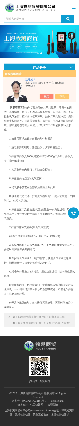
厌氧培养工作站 (19, 107)
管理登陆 (53, 404)
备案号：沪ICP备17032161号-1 (29, 400)
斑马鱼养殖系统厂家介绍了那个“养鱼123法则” (44, 323)
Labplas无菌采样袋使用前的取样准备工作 (41, 317)
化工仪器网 (36, 404)
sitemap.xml (57, 400)
